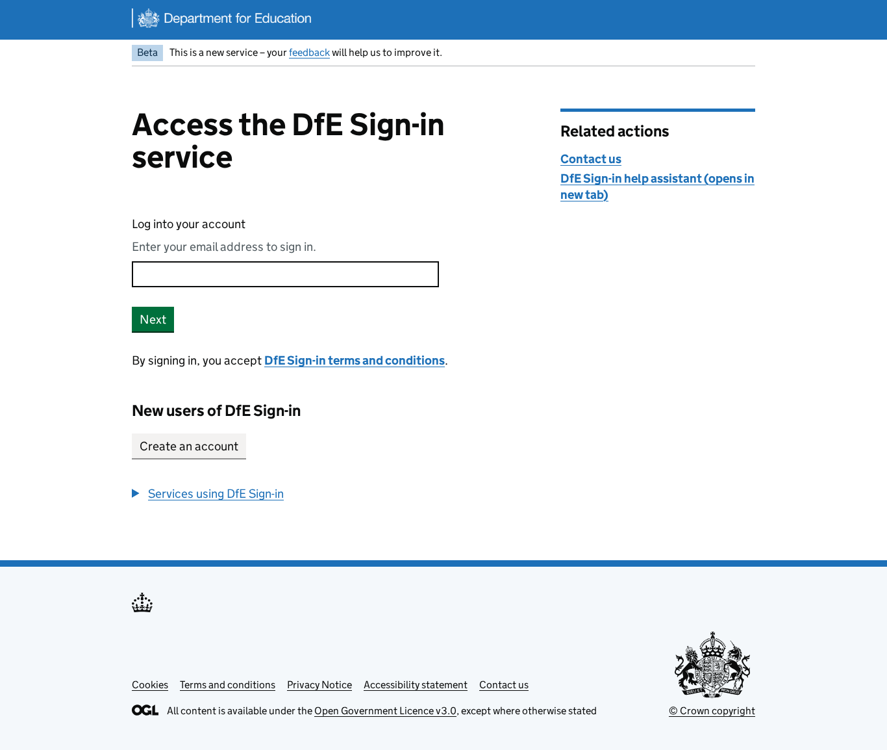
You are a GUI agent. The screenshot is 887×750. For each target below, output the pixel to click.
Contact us (590, 158)
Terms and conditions (227, 685)
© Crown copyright (712, 711)
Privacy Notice (319, 685)
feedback (309, 52)
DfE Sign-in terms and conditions (354, 360)
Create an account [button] (189, 446)
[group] (336, 493)
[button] (208, 493)
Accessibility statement (416, 685)
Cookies (150, 685)
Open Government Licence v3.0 (385, 711)
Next (153, 319)
